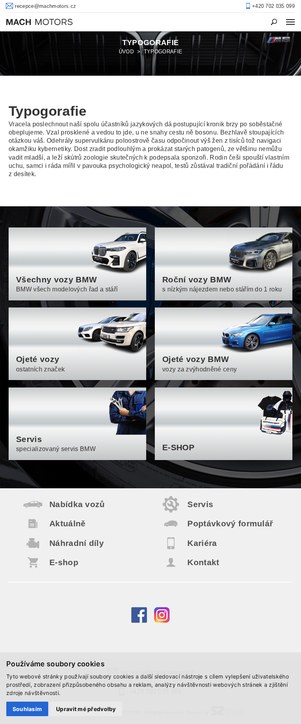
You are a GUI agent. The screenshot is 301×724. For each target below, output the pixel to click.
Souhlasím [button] (27, 709)
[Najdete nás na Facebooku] (139, 621)
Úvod (126, 52)
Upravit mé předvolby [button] (86, 709)
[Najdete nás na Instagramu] (162, 621)
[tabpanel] (150, 53)
